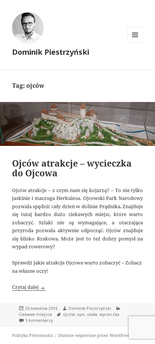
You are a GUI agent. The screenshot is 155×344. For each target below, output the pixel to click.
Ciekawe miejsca (35, 314)
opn (81, 314)
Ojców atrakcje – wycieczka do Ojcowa (72, 168)
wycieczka (109, 314)
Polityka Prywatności (32, 335)
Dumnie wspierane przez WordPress (94, 335)
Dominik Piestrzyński (50, 52)
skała (92, 314)
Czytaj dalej (29, 287)
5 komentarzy (39, 320)
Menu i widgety (135, 42)
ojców (68, 314)
